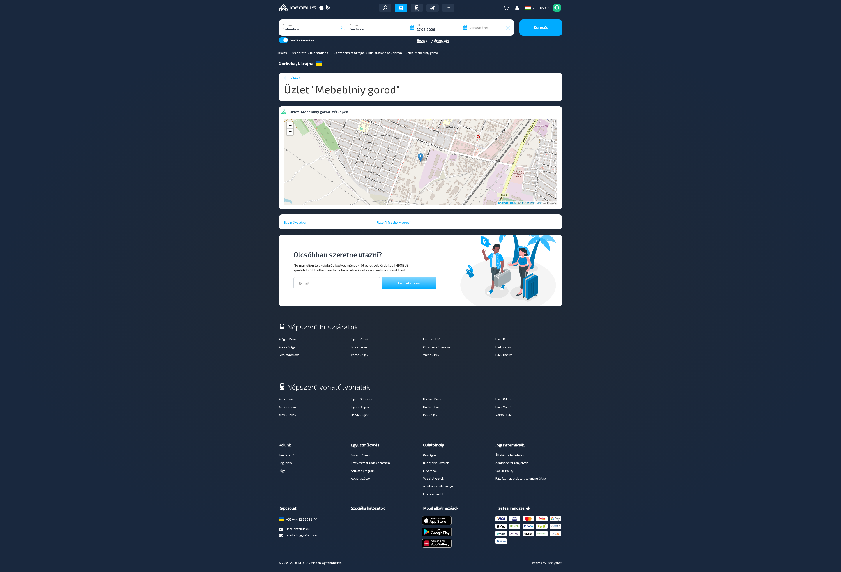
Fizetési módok (433, 494)
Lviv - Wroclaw (289, 355)
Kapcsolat (288, 508)
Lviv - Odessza (505, 399)
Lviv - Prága (503, 339)
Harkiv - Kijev (359, 415)
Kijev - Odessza (361, 399)
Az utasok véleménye (438, 486)
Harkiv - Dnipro (433, 399)
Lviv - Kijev (430, 415)
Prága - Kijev (287, 339)
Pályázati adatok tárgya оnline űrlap (520, 478)
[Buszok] (401, 8)
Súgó (282, 471)
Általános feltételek (509, 455)
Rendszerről (287, 455)
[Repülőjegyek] (432, 8)
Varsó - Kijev (359, 355)
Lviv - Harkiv (503, 355)
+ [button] (290, 125)
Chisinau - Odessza (436, 347)
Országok (429, 455)
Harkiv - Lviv (503, 347)
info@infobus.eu (298, 529)
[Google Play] (327, 8)
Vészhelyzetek (433, 478)
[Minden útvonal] (385, 8)
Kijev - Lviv (286, 399)
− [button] (290, 132)
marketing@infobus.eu (302, 535)
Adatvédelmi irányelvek (511, 463)
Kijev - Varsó (359, 339)
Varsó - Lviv (431, 355)
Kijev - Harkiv (287, 415)
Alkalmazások (360, 478)
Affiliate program (363, 471)
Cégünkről (286, 463)
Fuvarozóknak (360, 455)
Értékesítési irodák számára (370, 463)
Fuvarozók (430, 471)
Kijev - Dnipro (360, 407)
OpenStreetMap (531, 202)
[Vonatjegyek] (417, 8)
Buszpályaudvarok (436, 463)
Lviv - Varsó (359, 347)
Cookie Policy (504, 471)
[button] (448, 8)
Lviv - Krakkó (431, 339)
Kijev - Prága (287, 347)
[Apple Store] (321, 8)
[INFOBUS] (297, 7)
